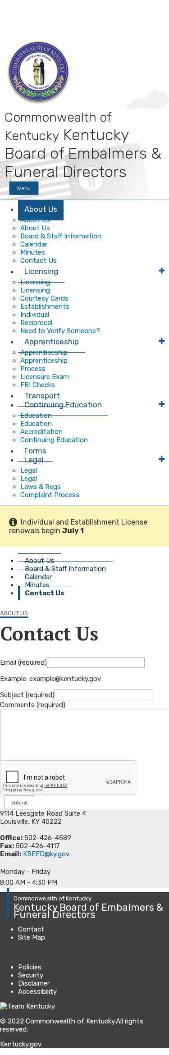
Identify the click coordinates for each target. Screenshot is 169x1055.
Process (33, 369)
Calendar (33, 244)
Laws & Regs (40, 487)
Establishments (44, 306)
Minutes (32, 252)
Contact (31, 929)
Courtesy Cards (44, 298)
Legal (34, 459)
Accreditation (41, 432)
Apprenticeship (51, 341)
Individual (34, 315)
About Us (40, 209)
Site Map (31, 937)
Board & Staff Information (60, 236)
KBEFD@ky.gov (46, 854)
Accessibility (37, 991)
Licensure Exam (44, 377)
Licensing (41, 271)
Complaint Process (49, 495)
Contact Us (44, 593)
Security (30, 975)
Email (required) (23, 662)
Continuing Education (63, 404)
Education (36, 415)
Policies (29, 967)
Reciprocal (36, 323)
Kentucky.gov (20, 1044)
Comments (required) (32, 705)
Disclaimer (34, 983)
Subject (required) (27, 695)
